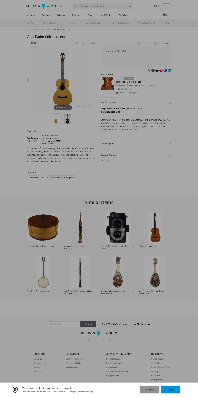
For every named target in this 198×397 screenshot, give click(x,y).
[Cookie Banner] (99, 390)
